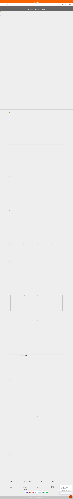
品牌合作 (11, 487)
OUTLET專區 (37, 9)
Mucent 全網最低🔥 (31, 6)
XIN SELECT (30, 9)
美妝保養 (68, 6)
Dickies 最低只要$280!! (15, 6)
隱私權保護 (25, 487)
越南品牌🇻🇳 (23, 6)
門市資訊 (11, 485)
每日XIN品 (38, 6)
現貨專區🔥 (44, 6)
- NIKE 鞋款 (57, 6)
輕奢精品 (50, 6)
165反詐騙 (25, 489)
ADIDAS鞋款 (63, 6)
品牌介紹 (11, 484)
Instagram (38, 485)
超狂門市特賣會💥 (6, 6)
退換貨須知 (25, 485)
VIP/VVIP (43, 9)
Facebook (38, 487)
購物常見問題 (25, 484)
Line (38, 484)
